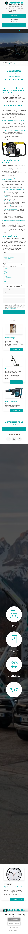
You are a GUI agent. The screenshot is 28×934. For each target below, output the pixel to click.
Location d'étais (7, 259)
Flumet (5, 276)
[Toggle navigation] (23, 30)
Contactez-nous (12, 138)
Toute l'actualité (17, 898)
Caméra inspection (10, 886)
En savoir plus (16, 349)
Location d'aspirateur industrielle (10, 256)
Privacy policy (15, 930)
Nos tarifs (14, 16)
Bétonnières (7, 196)
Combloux (6, 272)
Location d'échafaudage (8, 257)
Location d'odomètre (8, 261)
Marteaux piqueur (8, 205)
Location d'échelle (7, 258)
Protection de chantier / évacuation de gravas (14, 190)
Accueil (2, 62)
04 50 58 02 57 (15, 21)
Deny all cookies (14, 923)
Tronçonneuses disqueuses (11, 214)
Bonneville (6, 268)
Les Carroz (6, 280)
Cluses (5, 271)
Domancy (6, 273)
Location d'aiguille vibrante (9, 254)
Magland (6, 281)
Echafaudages (10, 338)
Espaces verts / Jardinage (10, 209)
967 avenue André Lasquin (15, 11)
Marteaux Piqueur (11, 401)
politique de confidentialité (11, 308)
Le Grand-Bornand (7, 278)
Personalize (14, 927)
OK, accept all (14, 919)
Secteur (6, 62)
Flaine (11, 62)
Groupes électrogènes (10, 200)
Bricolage (8, 369)
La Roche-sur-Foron (8, 277)
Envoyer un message (14, 25)
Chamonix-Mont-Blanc (8, 269)
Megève (5, 282)
